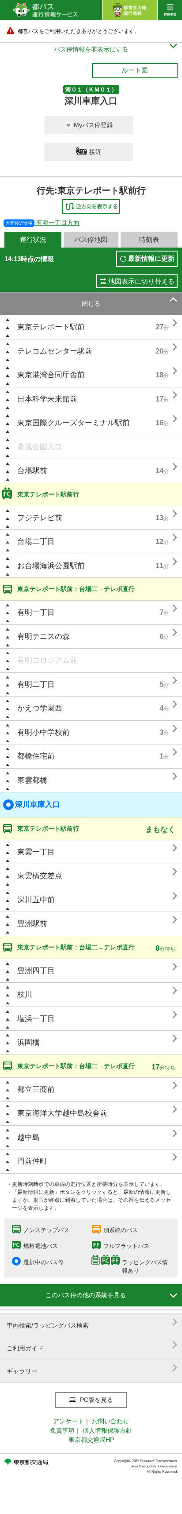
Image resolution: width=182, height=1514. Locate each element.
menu (170, 10)
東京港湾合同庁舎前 (51, 375)
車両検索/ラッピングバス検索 (92, 1322)
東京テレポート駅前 (51, 327)
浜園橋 (28, 1042)
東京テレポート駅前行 (48, 494)
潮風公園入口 (39, 447)
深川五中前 (36, 900)
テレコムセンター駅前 (54, 351)
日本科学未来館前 (47, 399)
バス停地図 (90, 239)
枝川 (24, 994)
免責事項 (62, 1430)
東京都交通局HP (91, 1439)
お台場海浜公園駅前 (51, 566)
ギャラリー (92, 1367)
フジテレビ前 (39, 518)
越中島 (28, 1137)
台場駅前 (32, 471)
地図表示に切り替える (141, 281)
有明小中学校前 (43, 732)
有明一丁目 (36, 612)
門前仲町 (32, 1161)
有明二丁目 (36, 684)
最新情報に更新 (151, 258)
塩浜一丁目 (36, 1018)
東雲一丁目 (36, 852)
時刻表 (149, 239)
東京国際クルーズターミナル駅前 (73, 423)
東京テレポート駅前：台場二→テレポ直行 (76, 588)
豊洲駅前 (32, 923)
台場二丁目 (36, 541)
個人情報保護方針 (107, 1430)
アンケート (68, 1421)
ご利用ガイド (92, 1345)
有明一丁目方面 (43, 222)
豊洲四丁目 (36, 971)
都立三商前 (36, 1089)
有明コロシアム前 (47, 660)
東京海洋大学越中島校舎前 (62, 1113)
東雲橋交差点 (39, 876)
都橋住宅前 (36, 756)
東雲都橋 (32, 780)
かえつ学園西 (39, 708)
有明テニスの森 (43, 636)
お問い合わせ (110, 1421)
